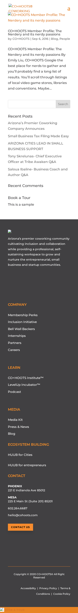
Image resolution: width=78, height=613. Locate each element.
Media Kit (15, 420)
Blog (54, 39)
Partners (14, 343)
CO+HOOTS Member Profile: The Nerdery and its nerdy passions (35, 32)
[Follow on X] (33, 277)
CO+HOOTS (21, 39)
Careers (14, 350)
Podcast (14, 392)
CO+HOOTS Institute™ (25, 378)
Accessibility (28, 588)
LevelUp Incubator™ (24, 385)
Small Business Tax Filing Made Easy (38, 136)
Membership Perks (23, 315)
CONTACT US (20, 527)
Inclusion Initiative (22, 322)
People (64, 39)
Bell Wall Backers (21, 329)
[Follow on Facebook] (25, 277)
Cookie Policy (61, 593)
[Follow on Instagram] (18, 277)
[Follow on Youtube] (10, 277)
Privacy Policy (48, 588)
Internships (17, 336)
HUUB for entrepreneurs (27, 465)
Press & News (18, 427)
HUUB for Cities (20, 455)
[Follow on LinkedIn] (41, 277)
